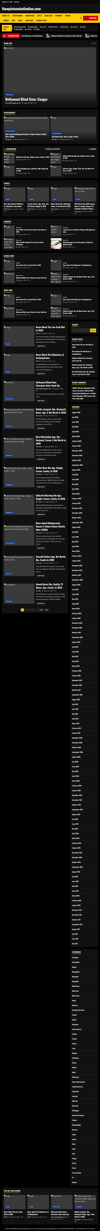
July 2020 (75, 762)
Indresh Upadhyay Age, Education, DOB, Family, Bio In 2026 (9, 171)
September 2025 (77, 465)
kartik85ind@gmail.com (14, 103)
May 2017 (75, 943)
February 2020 (76, 785)
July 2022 (75, 647)
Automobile (75, 962)
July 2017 (75, 934)
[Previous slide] (92, 43)
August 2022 (76, 642)
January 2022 (76, 675)
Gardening (75, 1058)
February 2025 (76, 498)
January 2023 (76, 618)
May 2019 (75, 829)
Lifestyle (75, 1096)
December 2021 (77, 680)
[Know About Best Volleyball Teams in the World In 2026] (62, 194)
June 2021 (75, 709)
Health (18, 263)
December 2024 (77, 508)
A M (38, 333)
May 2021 (75, 714)
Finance (68, 15)
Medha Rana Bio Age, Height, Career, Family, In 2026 (9, 158)
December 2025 (77, 450)
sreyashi (9, 139)
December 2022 (77, 623)
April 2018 (75, 891)
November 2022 (77, 628)
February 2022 (76, 671)
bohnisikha (55, 209)
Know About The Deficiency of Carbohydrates (56, 265)
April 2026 (75, 431)
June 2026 (75, 422)
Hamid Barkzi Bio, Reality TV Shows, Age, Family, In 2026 (19, 594)
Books (74, 1000)
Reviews (74, 1130)
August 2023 (76, 585)
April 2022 (75, 661)
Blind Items (48, 15)
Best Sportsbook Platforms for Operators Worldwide (13, 205)
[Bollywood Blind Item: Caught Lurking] (50, 76)
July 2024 (75, 532)
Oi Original (75, 1110)
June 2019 (75, 824)
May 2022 (75, 656)
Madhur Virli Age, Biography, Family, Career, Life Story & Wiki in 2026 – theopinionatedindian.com (83, 390)
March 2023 (76, 608)
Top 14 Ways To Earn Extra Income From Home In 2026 (9, 231)
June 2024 (75, 537)
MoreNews (81, 1229)
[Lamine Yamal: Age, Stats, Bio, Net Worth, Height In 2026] (38, 194)
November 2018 (77, 857)
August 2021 (76, 699)
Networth (58, 15)
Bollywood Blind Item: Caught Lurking (32, 99)
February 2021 (76, 728)
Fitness (74, 1043)
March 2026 (76, 436)
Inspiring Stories (77, 1086)
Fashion (74, 1034)
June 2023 (75, 594)
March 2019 (75, 838)
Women (74, 1182)
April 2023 (75, 604)
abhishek (31, 209)
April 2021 (75, 719)
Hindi (73, 1072)
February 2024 (76, 556)
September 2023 (77, 580)
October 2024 (76, 518)
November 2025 (77, 455)
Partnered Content (78, 1115)
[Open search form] (81, 18)
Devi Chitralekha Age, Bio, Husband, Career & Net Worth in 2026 (19, 448)
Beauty (74, 967)
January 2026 (76, 446)
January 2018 (76, 905)
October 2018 (76, 862)
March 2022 (76, 666)
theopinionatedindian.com (21, 8)
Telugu (74, 1158)
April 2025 (75, 489)
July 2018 (75, 876)
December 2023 (77, 565)
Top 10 (39, 15)
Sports (8, 199)
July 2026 (75, 417)
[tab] (10, 149)
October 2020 (76, 747)
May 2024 (75, 541)
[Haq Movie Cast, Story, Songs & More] (73, 129)
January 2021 (76, 733)
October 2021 (76, 690)
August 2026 (76, 412)
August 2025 (76, 470)
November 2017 (77, 915)
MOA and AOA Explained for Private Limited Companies (9, 243)
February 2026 (76, 441)
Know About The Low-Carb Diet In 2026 (9, 265)
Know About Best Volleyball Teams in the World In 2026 (61, 205)
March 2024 (76, 551)
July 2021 (75, 704)
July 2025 (75, 474)
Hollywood (75, 1077)
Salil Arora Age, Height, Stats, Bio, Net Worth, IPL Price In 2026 (55, 171)
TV (73, 1177)
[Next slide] (95, 43)
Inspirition (75, 1091)
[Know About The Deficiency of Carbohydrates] (38, 1202)
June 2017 (75, 939)
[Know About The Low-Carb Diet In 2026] (14, 1202)
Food (73, 1048)
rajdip (39, 591)
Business (18, 227)
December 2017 (77, 910)
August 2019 (76, 814)
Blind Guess (76, 986)
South (84, 27)
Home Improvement (78, 1082)
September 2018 (77, 867)
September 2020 (77, 752)
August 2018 (76, 872)
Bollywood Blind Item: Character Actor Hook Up (52, 36)
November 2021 (77, 685)
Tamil (73, 1149)
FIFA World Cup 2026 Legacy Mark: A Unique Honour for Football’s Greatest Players (85, 206)
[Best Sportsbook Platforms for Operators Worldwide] (14, 194)
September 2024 (77, 522)
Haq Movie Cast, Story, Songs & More (65, 136)
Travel (20, 20)
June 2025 (75, 479)
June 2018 (75, 881)
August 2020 (76, 757)
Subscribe (93, 18)
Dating (74, 1020)
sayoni (55, 139)
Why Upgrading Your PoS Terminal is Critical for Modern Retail (56, 243)
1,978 (40, 610)
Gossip (74, 1063)
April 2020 (75, 776)
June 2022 (75, 651)
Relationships (76, 1125)
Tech (13, 20)
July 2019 (75, 819)
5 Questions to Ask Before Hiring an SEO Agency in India (56, 231)
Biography (19, 29)
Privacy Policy (41, 20)
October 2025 (76, 460)
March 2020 (76, 781)
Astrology (75, 957)
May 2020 (75, 771)
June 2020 (75, 766)
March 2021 (75, 723)
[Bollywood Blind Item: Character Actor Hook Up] (62, 1202)
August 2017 (76, 929)
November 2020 (77, 742)
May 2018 (75, 886)
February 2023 (76, 613)
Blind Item (75, 991)
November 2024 (77, 513)
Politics (74, 1120)
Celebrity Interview (78, 1010)
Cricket (6, 20)
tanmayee (8, 209)
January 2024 (76, 561)
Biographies (30, 15)
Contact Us (6, 15)
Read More (41, 346)
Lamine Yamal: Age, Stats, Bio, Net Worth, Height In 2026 (38, 205)
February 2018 (76, 900)
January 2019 (76, 848)
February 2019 (76, 843)
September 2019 (77, 809)
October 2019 (76, 805)
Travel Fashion (76, 1173)
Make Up (75, 1101)
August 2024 (76, 527)
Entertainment (18, 15)
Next (46, 610)
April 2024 (75, 546)
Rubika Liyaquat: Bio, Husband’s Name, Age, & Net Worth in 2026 (56, 278)
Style (73, 1144)
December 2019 (77, 795)
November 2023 (77, 570)
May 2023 (75, 599)
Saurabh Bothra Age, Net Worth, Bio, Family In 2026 (19, 566)
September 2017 (77, 924)
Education (75, 1024)
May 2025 (75, 484)
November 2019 (77, 800)
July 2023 (75, 589)
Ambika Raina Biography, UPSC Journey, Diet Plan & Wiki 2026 (84, 396)
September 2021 (77, 695)
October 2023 (76, 575)
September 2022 (77, 637)
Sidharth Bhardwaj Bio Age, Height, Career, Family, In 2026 (55, 158)
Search (75, 324)
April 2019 (75, 833)
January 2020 (76, 790)
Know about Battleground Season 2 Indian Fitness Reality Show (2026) (25, 135)
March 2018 (75, 896)
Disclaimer (29, 20)
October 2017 (76, 920)
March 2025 (76, 494)
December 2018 (77, 852)
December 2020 (77, 738)
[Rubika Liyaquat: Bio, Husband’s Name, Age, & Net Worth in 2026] (85, 1202)
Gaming (74, 1053)
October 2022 (76, 632)
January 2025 (76, 503)
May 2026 (75, 427)
